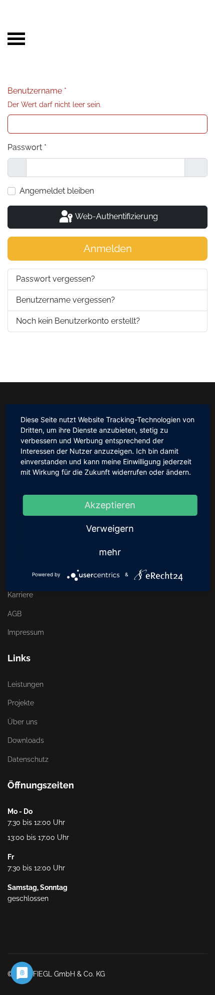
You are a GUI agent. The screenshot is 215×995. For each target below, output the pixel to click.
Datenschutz (28, 759)
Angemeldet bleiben (57, 191)
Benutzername (55, 97)
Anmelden (108, 249)
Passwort (27, 147)
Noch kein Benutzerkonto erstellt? (78, 321)
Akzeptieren (110, 505)
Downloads (26, 740)
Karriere (20, 595)
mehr (110, 552)
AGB (15, 614)
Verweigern (110, 528)
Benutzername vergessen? (65, 300)
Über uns (23, 722)
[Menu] (16, 17)
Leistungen (26, 684)
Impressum (26, 632)
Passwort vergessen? (55, 279)
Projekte (21, 703)
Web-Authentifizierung (116, 216)
